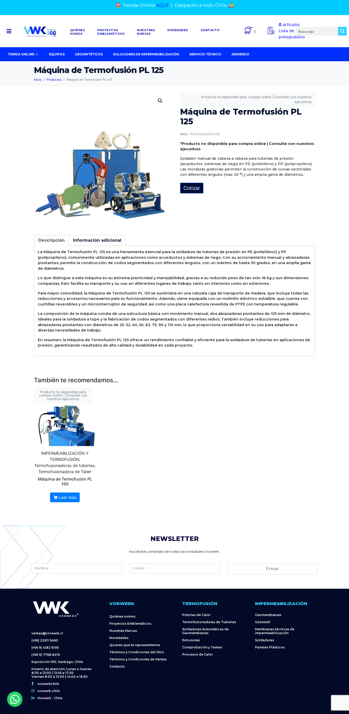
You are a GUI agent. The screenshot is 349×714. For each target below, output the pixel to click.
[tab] (51, 240)
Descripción (51, 240)
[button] (8, 31)
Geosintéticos (89, 54)
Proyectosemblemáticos (111, 31)
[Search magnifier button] (342, 31)
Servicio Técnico (205, 54)
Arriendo (240, 54)
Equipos (57, 54)
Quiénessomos (77, 31)
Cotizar (191, 188)
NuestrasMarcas (146, 31)
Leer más (67, 497)
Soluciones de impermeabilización (146, 54)
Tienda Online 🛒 (23, 54)
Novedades (177, 30)
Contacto (210, 30)
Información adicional (97, 240)
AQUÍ (162, 5)
